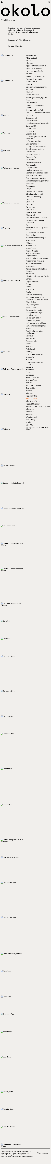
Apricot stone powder (34, 68)
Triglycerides (30, 388)
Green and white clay (33, 196)
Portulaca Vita (31, 315)
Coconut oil (30, 131)
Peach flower (30, 289)
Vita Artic (29, 393)
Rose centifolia (31, 341)
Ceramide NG (31, 126)
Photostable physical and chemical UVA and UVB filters (37, 298)
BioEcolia (29, 89)
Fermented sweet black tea (36, 178)
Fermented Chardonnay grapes (37, 173)
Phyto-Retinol (31, 302)
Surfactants (30, 375)
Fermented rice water (34, 175)
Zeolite (28, 422)
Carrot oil (29, 115)
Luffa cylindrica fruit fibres (35, 232)
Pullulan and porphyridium (36, 323)
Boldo (28, 100)
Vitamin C (29, 409)
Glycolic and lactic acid (34, 194)
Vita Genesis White (33, 401)
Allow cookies (42, 1153)
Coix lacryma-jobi (32, 144)
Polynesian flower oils (34, 310)
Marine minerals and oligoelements (33, 254)
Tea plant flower (32, 380)
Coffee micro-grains (33, 141)
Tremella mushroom (33, 385)
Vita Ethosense (31, 398)
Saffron (28, 344)
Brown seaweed (31, 103)
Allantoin (29, 60)
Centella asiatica (32, 121)
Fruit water (30, 183)
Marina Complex (32, 251)
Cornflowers (30, 152)
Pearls (28, 292)
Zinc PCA (29, 425)
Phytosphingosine (32, 305)
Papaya (28, 287)
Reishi (28, 328)
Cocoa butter (31, 129)
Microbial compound (34, 264)
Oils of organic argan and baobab (38, 276)
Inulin (28, 225)
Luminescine (31, 235)
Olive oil (29, 279)
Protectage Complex (33, 318)
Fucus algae (30, 186)
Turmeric (29, 391)
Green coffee (30, 202)
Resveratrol (30, 336)
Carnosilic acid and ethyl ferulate (38, 113)
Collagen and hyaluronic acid (36, 146)
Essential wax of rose (33, 162)
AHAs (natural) (31, 58)
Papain (28, 284)
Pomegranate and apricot (35, 312)
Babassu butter (31, 82)
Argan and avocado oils (34, 71)
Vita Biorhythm (31, 396)
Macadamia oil (31, 240)
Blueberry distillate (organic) (36, 97)
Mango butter (31, 248)
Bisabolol (29, 92)
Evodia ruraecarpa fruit (34, 170)
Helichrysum (30, 207)
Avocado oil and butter (34, 79)
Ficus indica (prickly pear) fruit (37, 181)
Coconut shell (31, 134)
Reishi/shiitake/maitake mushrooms (34, 332)
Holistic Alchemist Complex (36, 218)
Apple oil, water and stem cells (37, 66)
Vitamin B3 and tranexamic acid (38, 406)
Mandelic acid (31, 246)
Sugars (28, 372)
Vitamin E (29, 412)
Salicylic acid (31, 349)
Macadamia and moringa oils (36, 238)
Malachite (29, 243)
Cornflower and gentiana (35, 149)
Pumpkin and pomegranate (36, 326)
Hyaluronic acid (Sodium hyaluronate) (35, 221)
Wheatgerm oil (31, 417)
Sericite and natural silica (35, 354)
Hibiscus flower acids (33, 212)
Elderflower (30, 160)
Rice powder (30, 338)
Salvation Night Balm (15, 46)
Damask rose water (33, 154)
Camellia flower (31, 167)
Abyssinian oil (31, 55)
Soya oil (29, 359)
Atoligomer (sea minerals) (35, 76)
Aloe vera (29, 63)
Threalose (29, 383)
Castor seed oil (31, 118)
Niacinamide (30, 274)
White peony (30, 420)
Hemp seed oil (31, 210)
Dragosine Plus (31, 157)
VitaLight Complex (33, 404)
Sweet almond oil (32, 377)
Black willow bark (32, 95)
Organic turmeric (32, 281)
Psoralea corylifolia (33, 320)
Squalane (29, 367)
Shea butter (30, 357)
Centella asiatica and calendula (37, 123)
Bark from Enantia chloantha (36, 87)
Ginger (28, 189)
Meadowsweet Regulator (35, 261)
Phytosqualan (31, 307)
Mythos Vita (30, 266)
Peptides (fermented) (34, 295)
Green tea (29, 204)
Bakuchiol (29, 84)
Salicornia (29, 346)
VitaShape (30, 414)
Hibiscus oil (30, 215)
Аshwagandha (31, 165)
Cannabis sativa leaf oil (34, 110)
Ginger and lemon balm (34, 191)
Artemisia (29, 74)
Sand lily (29, 352)
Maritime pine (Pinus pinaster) (37, 258)
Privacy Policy (28, 1157)
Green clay (30, 199)
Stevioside (30, 369)
